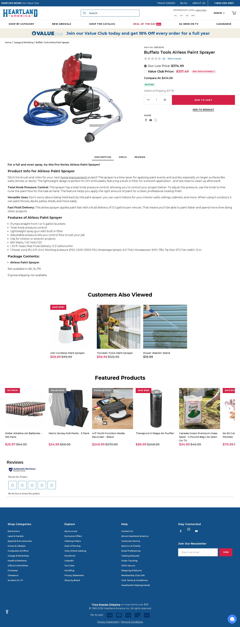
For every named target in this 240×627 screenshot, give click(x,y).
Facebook (69, 556)
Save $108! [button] (58, 307)
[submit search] (84, 13)
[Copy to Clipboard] (155, 120)
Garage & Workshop (23, 42)
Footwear (13, 570)
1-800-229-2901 (223, 3)
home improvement (74, 177)
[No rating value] (153, 58)
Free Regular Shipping (106, 604)
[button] (72, 357)
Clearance (13, 575)
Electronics (14, 531)
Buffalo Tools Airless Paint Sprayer (52, 42)
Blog (183, 3)
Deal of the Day (72, 546)
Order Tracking (129, 560)
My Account (70, 531)
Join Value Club (30, 3)
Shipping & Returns (131, 570)
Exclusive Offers (73, 536)
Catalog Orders (72, 541)
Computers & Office (18, 551)
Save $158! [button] (143, 390)
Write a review (174, 58)
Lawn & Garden (16, 536)
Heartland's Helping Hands (135, 585)
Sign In (218, 13)
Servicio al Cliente (130, 546)
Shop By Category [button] (21, 24)
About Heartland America (134, 536)
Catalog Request (130, 556)
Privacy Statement (74, 575)
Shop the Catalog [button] (102, 24)
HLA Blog (69, 570)
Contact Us (127, 531)
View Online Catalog (75, 551)
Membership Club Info (133, 575)
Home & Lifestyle (16, 546)
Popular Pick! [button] (102, 390)
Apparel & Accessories (20, 541)
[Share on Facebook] (146, 120)
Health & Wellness (17, 560)
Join (225, 552)
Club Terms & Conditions (134, 580)
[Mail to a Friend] (150, 120)
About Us (198, 3)
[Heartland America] (20, 12)
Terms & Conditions (132, 621)
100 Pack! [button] (12, 390)
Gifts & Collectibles (18, 565)
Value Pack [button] (57, 390)
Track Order (166, 3)
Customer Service (130, 541)
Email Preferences (131, 551)
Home (8, 42)
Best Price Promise (203, 72)
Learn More (201, 10)
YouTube (69, 565)
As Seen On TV (15, 580)
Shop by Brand (72, 580)
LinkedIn (69, 560)
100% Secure (128, 565)
